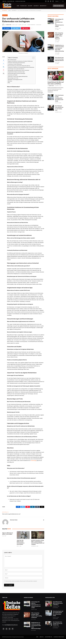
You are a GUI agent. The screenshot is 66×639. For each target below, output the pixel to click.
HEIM (18, 5)
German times (8, 24)
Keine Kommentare (31, 24)
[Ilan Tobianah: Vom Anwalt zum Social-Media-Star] (51, 107)
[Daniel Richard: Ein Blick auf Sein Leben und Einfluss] (56, 75)
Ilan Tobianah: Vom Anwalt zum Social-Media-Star (59, 108)
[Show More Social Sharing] (31, 28)
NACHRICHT (36, 5)
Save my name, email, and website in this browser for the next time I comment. (21, 581)
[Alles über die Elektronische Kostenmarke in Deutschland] (23, 535)
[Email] (3, 73)
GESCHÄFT (30, 5)
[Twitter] (3, 63)
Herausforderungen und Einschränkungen (16, 73)
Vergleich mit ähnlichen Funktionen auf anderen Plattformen (20, 61)
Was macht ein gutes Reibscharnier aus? (11, 514)
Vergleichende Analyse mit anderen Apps (16, 71)
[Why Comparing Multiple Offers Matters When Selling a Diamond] (51, 35)
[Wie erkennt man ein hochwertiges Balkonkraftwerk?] (51, 59)
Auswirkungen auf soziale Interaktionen (16, 68)
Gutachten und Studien (12, 74)
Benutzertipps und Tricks (13, 78)
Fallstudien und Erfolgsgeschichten (15, 79)
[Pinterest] (3, 70)
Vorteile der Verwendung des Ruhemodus (16, 62)
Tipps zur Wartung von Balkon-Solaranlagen (7, 533)
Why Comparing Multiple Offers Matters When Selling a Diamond (59, 35)
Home (9, 10)
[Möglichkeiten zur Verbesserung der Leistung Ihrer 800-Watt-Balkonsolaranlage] (51, 47)
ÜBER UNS (4, 1)
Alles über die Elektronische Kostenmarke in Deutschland (20, 542)
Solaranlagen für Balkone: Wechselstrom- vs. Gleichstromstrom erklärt (59, 23)
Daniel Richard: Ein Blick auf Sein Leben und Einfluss (56, 83)
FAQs (9, 82)
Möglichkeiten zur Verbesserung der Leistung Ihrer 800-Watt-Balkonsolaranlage (59, 48)
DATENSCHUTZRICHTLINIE (20, 1)
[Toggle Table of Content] (32, 58)
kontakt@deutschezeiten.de (11, 624)
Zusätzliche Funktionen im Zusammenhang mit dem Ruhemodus (21, 67)
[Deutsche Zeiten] (6, 6)
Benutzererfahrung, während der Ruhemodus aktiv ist (19, 65)
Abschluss (10, 81)
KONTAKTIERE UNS (10, 1)
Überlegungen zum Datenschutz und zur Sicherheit (18, 70)
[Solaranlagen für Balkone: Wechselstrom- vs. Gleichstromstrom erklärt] (51, 21)
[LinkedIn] (3, 66)
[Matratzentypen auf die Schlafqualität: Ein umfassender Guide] (51, 97)
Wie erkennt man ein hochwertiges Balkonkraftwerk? (59, 59)
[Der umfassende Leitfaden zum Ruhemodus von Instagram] (23, 41)
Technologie (33, 460)
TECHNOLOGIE (23, 5)
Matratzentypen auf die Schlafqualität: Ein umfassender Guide (59, 98)
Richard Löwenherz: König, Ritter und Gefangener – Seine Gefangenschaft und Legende (37, 542)
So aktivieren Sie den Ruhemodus (15, 64)
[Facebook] (3, 60)
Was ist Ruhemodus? (12, 59)
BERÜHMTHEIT (43, 5)
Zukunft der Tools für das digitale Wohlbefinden (18, 76)
